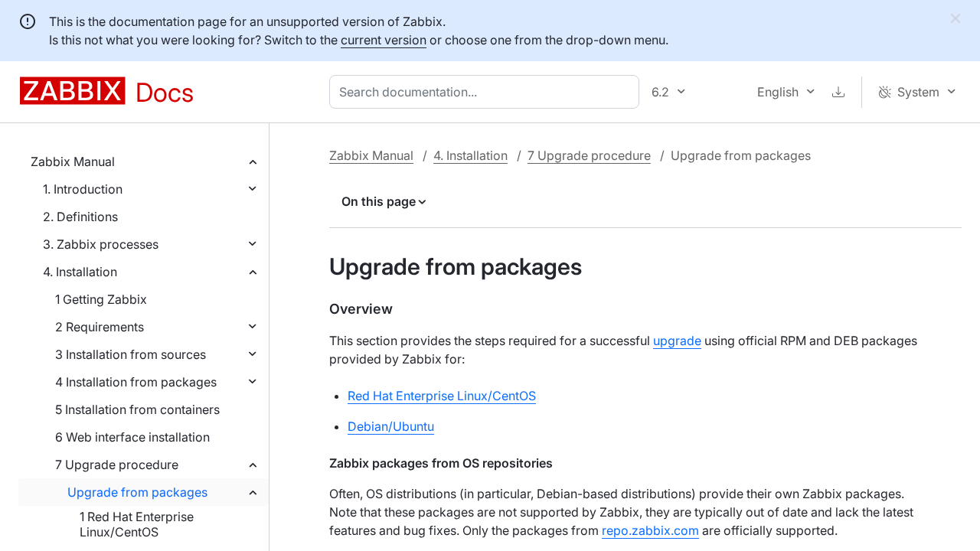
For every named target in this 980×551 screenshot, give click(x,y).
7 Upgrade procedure (116, 464)
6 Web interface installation (132, 437)
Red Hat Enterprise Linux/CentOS (442, 395)
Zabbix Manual (73, 161)
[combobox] (487, 91)
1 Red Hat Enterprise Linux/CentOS (137, 524)
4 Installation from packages (136, 382)
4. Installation (80, 271)
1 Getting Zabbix (101, 299)
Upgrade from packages (137, 492)
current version (383, 39)
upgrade (677, 340)
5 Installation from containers (137, 409)
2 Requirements (99, 326)
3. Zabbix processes (100, 244)
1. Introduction (82, 189)
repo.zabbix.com (650, 530)
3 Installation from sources (130, 354)
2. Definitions (80, 216)
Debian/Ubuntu (391, 426)
